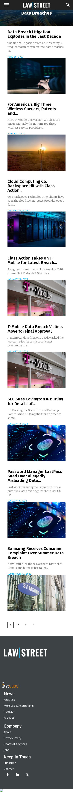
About (7, 732)
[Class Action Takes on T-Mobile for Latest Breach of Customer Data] (36, 298)
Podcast (9, 711)
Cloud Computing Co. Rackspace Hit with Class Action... (31, 186)
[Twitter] (27, 775)
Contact (9, 769)
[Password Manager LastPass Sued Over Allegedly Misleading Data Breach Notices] (36, 520)
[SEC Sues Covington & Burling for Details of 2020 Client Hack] (36, 443)
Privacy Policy (12, 738)
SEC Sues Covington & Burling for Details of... (35, 401)
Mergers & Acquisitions (19, 705)
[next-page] (34, 625)
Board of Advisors (15, 744)
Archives (9, 717)
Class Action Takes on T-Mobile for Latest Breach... (32, 260)
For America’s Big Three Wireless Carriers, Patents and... (31, 109)
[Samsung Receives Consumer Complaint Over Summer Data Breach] (36, 593)
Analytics (9, 699)
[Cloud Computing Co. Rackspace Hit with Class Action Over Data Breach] (36, 229)
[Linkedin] (17, 775)
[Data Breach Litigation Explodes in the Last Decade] (36, 76)
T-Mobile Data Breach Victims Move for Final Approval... (35, 329)
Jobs (6, 750)
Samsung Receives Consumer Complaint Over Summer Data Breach (35, 553)
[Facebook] (8, 775)
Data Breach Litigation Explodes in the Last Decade (34, 34)
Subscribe (10, 763)
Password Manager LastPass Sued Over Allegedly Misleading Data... (34, 476)
